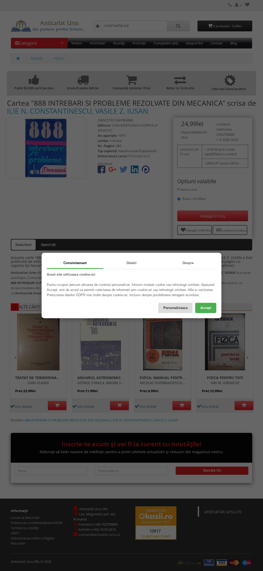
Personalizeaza (175, 308)
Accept (205, 308)
